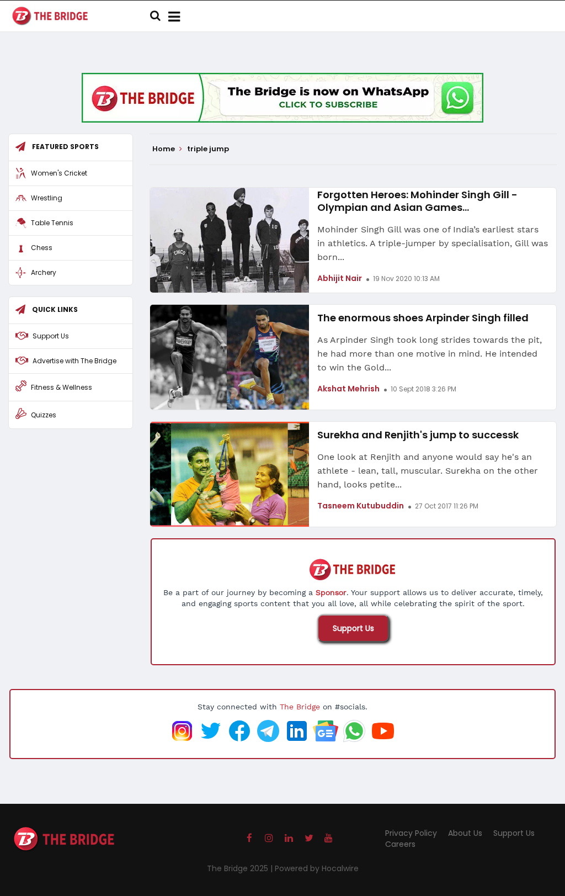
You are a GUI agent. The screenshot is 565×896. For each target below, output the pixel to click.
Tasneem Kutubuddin (360, 505)
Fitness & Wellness (61, 387)
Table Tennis (52, 222)
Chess (41, 247)
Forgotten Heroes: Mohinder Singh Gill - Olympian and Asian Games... (417, 201)
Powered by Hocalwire (317, 868)
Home (164, 149)
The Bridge (300, 706)
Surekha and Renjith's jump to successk (418, 435)
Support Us (353, 628)
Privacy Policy (411, 833)
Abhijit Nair (339, 278)
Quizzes (43, 415)
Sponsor (331, 592)
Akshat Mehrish (348, 388)
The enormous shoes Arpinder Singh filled (423, 318)
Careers (400, 844)
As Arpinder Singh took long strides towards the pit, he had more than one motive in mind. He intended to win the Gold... (429, 354)
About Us (465, 833)
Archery (43, 272)
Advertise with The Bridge (74, 360)
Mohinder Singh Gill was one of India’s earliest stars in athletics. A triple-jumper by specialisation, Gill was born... (432, 243)
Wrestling (46, 198)
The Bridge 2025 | (241, 868)
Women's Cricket (59, 173)
